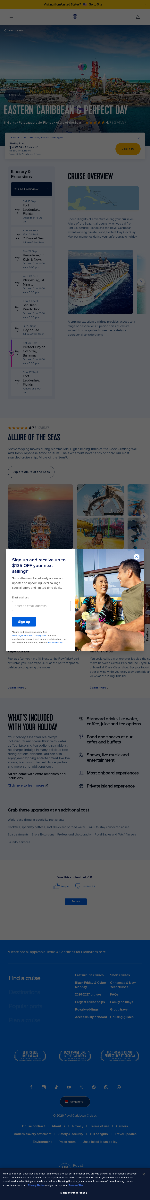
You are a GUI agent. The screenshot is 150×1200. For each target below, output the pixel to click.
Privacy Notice (36, 1185)
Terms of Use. (76, 1185)
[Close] (143, 1174)
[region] (75, 1184)
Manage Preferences (73, 1192)
